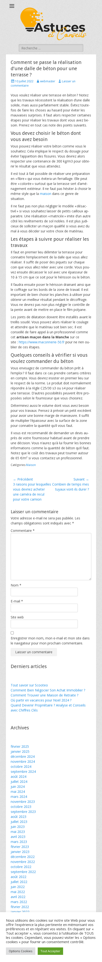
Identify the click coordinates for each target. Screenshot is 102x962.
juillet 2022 (19, 881)
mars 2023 (19, 841)
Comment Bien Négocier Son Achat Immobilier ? (48, 690)
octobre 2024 (21, 766)
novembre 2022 (23, 861)
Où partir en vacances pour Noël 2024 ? (41, 700)
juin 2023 (18, 826)
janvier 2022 (20, 912)
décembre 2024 (23, 756)
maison (45, 193)
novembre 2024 (23, 761)
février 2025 (20, 746)
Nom (16, 585)
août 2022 (18, 876)
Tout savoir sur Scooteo (29, 685)
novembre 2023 (23, 801)
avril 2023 (18, 836)
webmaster (47, 81)
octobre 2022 (21, 866)
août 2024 (18, 776)
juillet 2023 (19, 821)
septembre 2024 (23, 771)
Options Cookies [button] (20, 951)
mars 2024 (19, 796)
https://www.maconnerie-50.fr (42, 342)
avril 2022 (18, 896)
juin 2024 (18, 786)
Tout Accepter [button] (50, 951)
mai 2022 (18, 891)
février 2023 (20, 846)
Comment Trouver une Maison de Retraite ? (44, 695)
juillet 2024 (19, 781)
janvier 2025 (20, 751)
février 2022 (20, 906)
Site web (17, 617)
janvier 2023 (20, 851)
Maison (31, 465)
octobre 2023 (21, 806)
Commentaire (23, 530)
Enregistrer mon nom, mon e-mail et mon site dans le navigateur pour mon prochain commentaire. (50, 640)
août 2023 (18, 816)
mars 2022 (19, 901)
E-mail (17, 601)
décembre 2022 (23, 856)
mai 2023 (18, 831)
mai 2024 (18, 791)
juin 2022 (18, 886)
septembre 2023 (23, 811)
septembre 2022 (23, 871)
